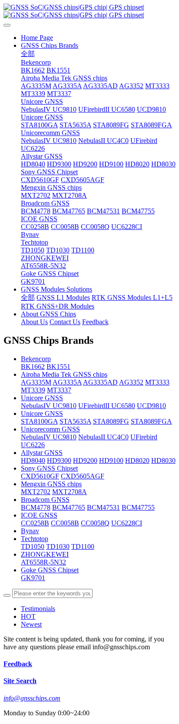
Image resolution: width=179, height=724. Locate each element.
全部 (28, 53)
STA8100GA (39, 421)
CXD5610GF (40, 476)
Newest (31, 624)
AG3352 (131, 382)
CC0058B (65, 523)
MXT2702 (35, 491)
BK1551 (58, 366)
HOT (28, 616)
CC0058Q (95, 523)
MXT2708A (69, 491)
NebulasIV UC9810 (48, 405)
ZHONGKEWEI (45, 554)
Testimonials (38, 608)
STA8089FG (111, 421)
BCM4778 (35, 507)
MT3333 (157, 382)
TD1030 (58, 546)
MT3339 (33, 390)
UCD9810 (151, 405)
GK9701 (33, 577)
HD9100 (111, 460)
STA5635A (75, 421)
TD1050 (32, 546)
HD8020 (137, 460)
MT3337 (59, 390)
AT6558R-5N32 (43, 562)
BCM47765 (68, 507)
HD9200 (85, 460)
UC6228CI (126, 523)
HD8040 (33, 460)
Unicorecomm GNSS (50, 429)
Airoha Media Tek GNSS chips (64, 374)
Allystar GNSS (42, 452)
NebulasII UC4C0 (103, 437)
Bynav (30, 531)
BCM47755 (138, 507)
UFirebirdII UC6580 (106, 405)
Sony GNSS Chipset (49, 468)
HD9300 (59, 460)
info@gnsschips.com (31, 698)
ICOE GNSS (39, 515)
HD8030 (163, 460)
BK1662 (33, 366)
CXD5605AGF (82, 476)
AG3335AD (100, 382)
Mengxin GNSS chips (51, 484)
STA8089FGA (151, 421)
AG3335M (36, 382)
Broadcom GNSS (45, 499)
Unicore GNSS (42, 398)
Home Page (37, 37)
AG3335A (67, 382)
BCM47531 (103, 507)
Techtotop (34, 538)
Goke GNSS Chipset (50, 570)
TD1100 (82, 546)
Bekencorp (36, 358)
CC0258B (35, 523)
